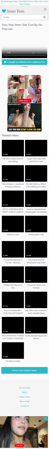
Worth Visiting (24, 4)
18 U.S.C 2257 (24, 387)
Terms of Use (25, 401)
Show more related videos (24, 370)
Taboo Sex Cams (40, 1)
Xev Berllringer (6, 1)
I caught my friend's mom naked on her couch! (26, 62)
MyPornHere (28, 1)
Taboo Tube (17, 1)
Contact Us (24, 406)
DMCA (24, 392)
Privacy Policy (24, 397)
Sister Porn (15, 11)
